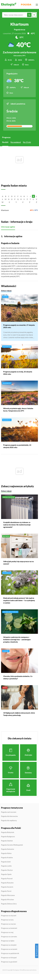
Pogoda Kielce (6, 853)
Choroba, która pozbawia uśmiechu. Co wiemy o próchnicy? (17, 677)
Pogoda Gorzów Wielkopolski (12, 845)
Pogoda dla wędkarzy (9, 820)
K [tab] (33, 196)
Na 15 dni (27, 142)
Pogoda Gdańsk (7, 841)
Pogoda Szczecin (7, 887)
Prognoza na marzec (8, 924)
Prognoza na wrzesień (9, 949)
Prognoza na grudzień (9, 962)
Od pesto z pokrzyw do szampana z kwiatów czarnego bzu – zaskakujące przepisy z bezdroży (17, 639)
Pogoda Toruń (6, 891)
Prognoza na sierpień (8, 945)
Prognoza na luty (7, 920)
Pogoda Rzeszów (7, 883)
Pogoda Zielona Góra (9, 904)
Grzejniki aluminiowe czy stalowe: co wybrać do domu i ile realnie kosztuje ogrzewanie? (17, 524)
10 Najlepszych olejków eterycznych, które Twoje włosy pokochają (19, 714)
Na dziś (5, 142)
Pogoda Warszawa (8, 895)
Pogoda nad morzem (8, 812)
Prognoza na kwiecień (9, 928)
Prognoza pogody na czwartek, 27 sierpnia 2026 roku (19, 326)
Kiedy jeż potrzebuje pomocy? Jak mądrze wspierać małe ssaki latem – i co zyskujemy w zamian (19, 600)
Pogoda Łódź (6, 862)
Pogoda (26, 4)
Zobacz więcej (6, 291)
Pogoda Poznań (7, 878)
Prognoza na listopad (9, 957)
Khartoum (5, 210)
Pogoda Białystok (7, 832)
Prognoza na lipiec (7, 941)
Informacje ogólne (8, 227)
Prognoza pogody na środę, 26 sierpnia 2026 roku (17, 373)
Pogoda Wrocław (7, 899)
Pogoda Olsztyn (7, 870)
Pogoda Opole (6, 874)
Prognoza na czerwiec (9, 936)
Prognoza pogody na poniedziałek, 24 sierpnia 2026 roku (17, 446)
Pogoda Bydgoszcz (8, 836)
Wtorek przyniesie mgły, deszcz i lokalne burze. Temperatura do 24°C (18, 409)
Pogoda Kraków (7, 857)
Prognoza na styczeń (8, 915)
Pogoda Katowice (7, 849)
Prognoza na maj (7, 932)
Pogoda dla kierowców (9, 816)
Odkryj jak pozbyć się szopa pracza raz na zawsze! (18, 562)
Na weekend (16, 142)
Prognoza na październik (10, 953)
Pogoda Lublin (6, 866)
